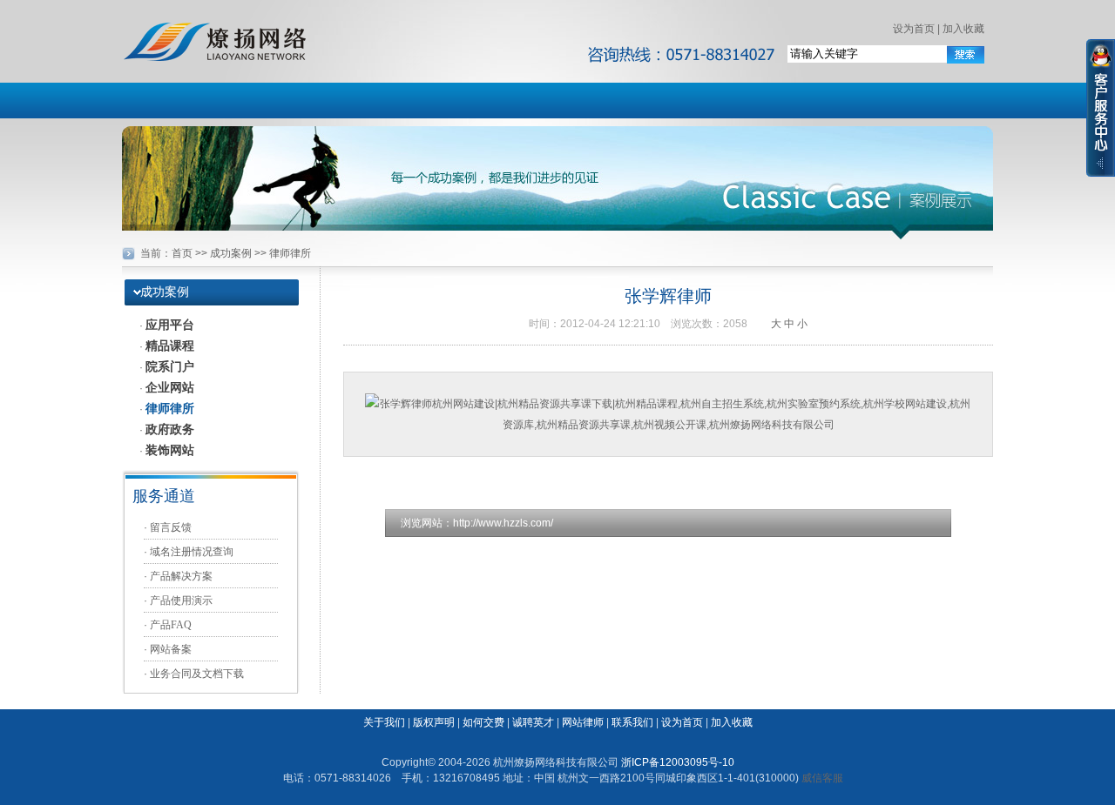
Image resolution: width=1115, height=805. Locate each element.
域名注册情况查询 (191, 552)
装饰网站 (169, 450)
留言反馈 (171, 527)
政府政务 (169, 429)
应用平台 (169, 325)
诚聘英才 (533, 722)
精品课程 (169, 345)
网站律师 (583, 722)
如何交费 (483, 722)
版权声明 (434, 722)
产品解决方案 (181, 576)
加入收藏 (963, 29)
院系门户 (169, 366)
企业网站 (169, 387)
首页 (182, 253)
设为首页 (914, 29)
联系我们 (632, 722)
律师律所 (169, 408)
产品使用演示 (181, 600)
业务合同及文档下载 (197, 673)
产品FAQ (171, 625)
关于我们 (384, 722)
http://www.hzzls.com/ (503, 523)
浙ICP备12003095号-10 (677, 762)
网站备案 (171, 649)
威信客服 (822, 778)
